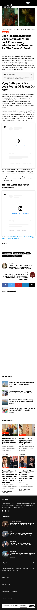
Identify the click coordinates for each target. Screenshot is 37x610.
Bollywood (9, 29)
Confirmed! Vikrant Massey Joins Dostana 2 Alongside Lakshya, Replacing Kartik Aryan (27, 475)
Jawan (28, 253)
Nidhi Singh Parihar (9, 452)
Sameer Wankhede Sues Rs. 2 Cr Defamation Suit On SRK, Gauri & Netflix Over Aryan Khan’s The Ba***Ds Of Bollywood (9, 476)
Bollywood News (7, 253)
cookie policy (23, 607)
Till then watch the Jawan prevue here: (17, 78)
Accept (32, 606)
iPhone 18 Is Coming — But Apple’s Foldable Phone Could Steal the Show (22, 392)
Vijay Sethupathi (17, 256)
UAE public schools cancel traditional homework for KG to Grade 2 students (22, 410)
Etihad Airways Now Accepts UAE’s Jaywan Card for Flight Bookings (21, 534)
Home (3, 29)
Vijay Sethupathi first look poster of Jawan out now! (18, 77)
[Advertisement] (18, 353)
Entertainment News (19, 253)
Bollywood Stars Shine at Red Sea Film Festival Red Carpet (25, 441)
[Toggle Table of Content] (30, 74)
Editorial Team (9, 52)
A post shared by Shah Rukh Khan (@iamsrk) (21, 163)
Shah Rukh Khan (7, 256)
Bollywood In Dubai (7, 435)
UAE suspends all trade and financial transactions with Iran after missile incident (22, 555)
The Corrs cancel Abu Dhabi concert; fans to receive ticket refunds (22, 524)
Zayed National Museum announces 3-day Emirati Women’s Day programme (21, 384)
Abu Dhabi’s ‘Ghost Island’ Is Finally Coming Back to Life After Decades (21, 400)
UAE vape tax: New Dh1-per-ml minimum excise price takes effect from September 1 (21, 545)
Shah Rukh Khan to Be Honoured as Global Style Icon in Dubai (9, 441)
